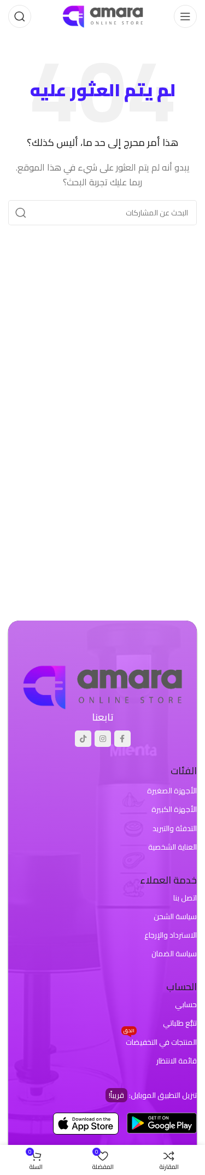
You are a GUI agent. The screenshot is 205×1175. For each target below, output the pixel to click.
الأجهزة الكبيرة (174, 809)
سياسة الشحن (175, 916)
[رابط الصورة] (102, 686)
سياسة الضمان (174, 953)
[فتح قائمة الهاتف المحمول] (185, 16)
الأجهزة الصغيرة (172, 791)
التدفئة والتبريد (175, 828)
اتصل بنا (185, 898)
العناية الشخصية (172, 847)
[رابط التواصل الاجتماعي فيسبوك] (122, 738)
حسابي (186, 1004)
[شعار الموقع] (102, 16)
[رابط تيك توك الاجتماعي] (83, 738)
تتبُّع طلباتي (180, 1023)
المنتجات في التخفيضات (160, 1041)
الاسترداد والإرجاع (170, 935)
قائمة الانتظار (176, 1061)
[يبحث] (20, 16)
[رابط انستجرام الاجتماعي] (103, 738)
